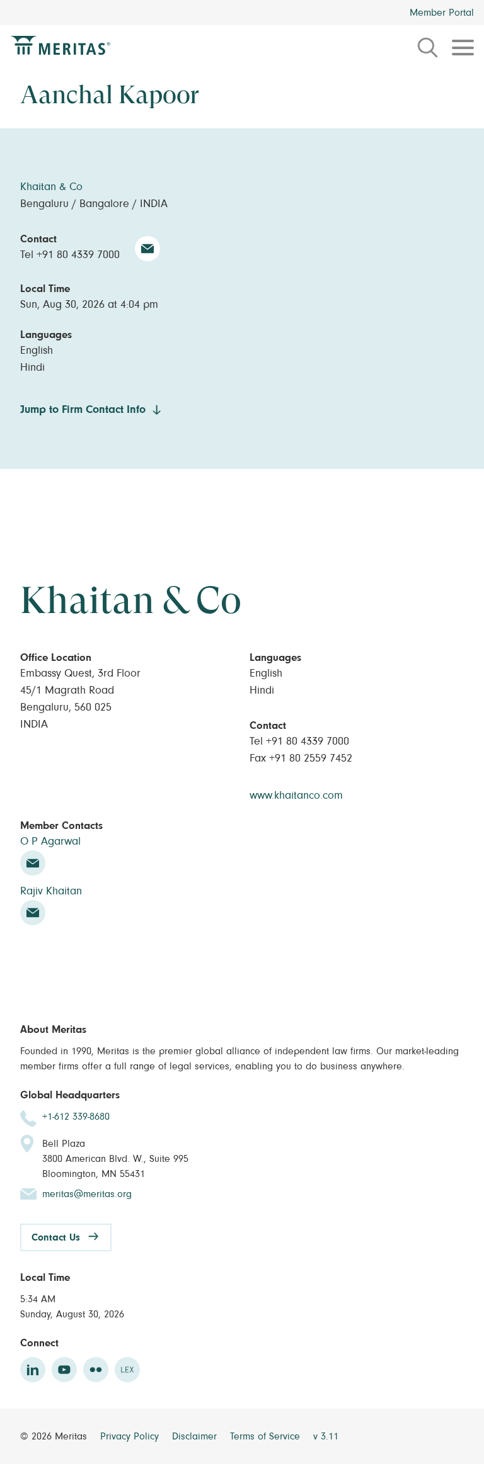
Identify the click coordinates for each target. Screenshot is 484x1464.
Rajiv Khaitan (51, 891)
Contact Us (56, 1237)
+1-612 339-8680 (76, 1117)
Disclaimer (196, 1436)
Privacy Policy (131, 1436)
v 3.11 (325, 1436)
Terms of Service (266, 1436)
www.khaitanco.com (296, 795)
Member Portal (442, 13)
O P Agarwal (50, 841)
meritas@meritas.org (87, 1194)
